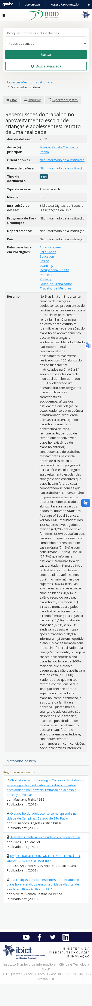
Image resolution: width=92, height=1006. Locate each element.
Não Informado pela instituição (62, 160)
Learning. (46, 265)
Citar (13, 100)
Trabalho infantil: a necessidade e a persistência (45, 837)
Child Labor (48, 252)
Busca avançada (48, 66)
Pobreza (46, 274)
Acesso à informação (65, 4)
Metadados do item (21, 761)
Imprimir (34, 100)
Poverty (46, 279)
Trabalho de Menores (55, 288)
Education (47, 256)
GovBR (7, 4)
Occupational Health (54, 270)
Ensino (44, 261)
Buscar (46, 54)
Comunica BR (33, 4)
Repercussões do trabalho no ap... (31, 82)
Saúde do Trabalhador (56, 284)
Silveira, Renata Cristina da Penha (59, 149)
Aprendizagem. (51, 247)
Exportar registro (65, 100)
